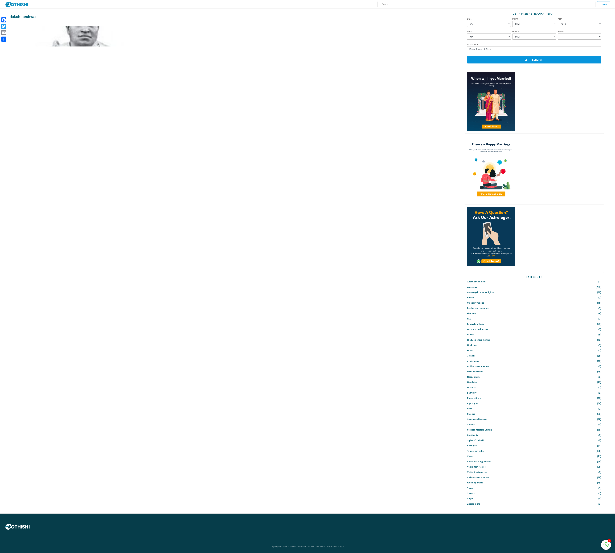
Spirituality (472, 435)
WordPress (332, 546)
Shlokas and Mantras (477, 419)
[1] (606, 544)
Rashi (469, 408)
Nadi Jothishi (473, 377)
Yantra (470, 488)
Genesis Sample (295, 546)
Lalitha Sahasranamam (478, 366)
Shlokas (471, 414)
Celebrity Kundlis (475, 303)
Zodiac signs (473, 504)
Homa (470, 350)
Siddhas (471, 424)
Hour (469, 32)
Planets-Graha (474, 398)
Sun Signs (472, 445)
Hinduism (471, 345)
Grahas (470, 334)
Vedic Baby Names (476, 467)
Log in (341, 546)
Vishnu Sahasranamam (478, 477)
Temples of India (475, 451)
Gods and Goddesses (477, 329)
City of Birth (472, 44)
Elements (471, 313)
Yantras (471, 493)
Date (469, 19)
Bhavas (470, 297)
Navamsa (471, 387)
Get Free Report (534, 60)
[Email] (4, 32)
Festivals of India (475, 324)
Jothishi (471, 356)
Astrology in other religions (480, 292)
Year (560, 19)
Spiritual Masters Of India (479, 430)
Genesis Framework (316, 546)
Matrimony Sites (475, 371)
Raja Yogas (472, 403)
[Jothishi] (17, 3)
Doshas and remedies (477, 308)
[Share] (4, 39)
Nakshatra (472, 382)
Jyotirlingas (473, 361)
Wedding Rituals (475, 483)
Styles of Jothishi (475, 440)
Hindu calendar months (478, 340)
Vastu (469, 456)
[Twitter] (4, 26)
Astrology (472, 287)
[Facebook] (4, 20)
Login (604, 4)
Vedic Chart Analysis (477, 472)
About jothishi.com (476, 282)
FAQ (469, 319)
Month (515, 19)
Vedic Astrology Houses (479, 461)
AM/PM (561, 32)
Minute (515, 32)
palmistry (471, 393)
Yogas (470, 498)
